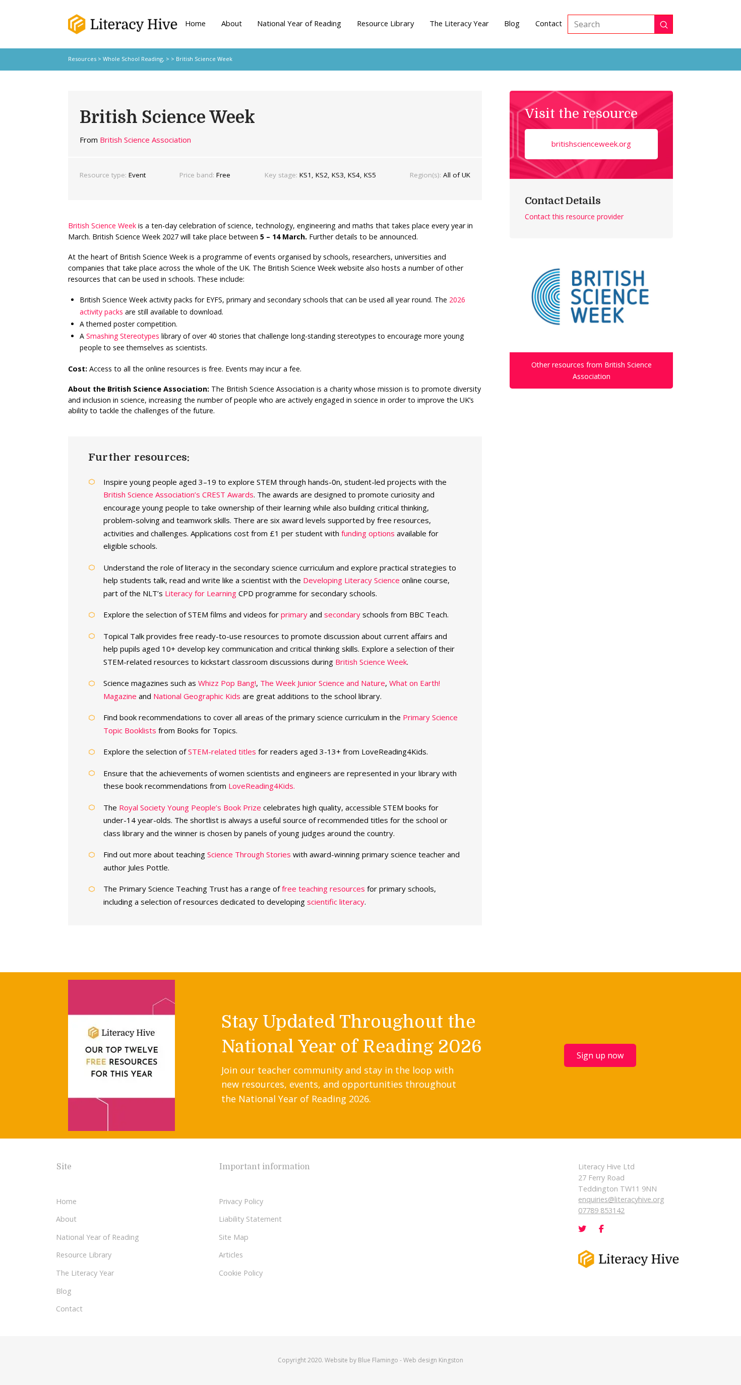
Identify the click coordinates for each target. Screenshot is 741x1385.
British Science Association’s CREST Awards (178, 494)
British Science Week (102, 225)
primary (294, 614)
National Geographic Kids (196, 696)
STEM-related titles (222, 751)
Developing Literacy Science (351, 580)
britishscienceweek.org (591, 144)
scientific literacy (335, 902)
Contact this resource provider (574, 216)
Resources (82, 58)
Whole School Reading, (134, 58)
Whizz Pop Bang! (227, 683)
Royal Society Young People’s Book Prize (190, 807)
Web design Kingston (433, 1360)
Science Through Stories (249, 854)
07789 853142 (601, 1210)
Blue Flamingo (378, 1360)
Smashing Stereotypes (122, 336)
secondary (342, 614)
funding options (368, 533)
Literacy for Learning (200, 593)
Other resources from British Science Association (591, 371)
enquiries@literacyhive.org (621, 1199)
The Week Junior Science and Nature (322, 683)
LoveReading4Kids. (261, 786)
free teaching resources (323, 889)
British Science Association (145, 140)
